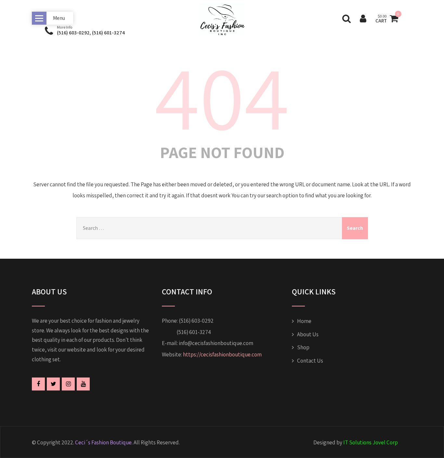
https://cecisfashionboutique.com (222, 354)
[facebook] (38, 384)
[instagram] (68, 384)
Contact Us (310, 360)
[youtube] (83, 384)
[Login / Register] (363, 18)
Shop (303, 347)
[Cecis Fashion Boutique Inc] (222, 39)
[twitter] (53, 384)
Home (304, 321)
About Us (308, 334)
